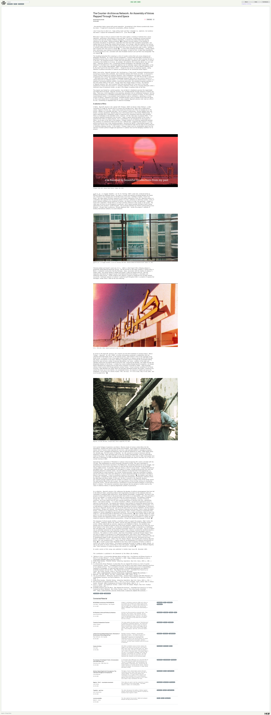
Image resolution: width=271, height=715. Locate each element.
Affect (15, 4)
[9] (97, 541)
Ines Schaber (112, 604)
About (246, 1)
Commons (159, 633)
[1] (134, 32)
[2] (120, 41)
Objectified (167, 698)
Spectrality (166, 682)
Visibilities (10, 4)
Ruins (165, 602)
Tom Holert (95, 604)
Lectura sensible (97, 698)
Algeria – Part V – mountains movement (103, 682)
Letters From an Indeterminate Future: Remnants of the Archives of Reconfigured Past (106, 634)
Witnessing (159, 604)
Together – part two (98, 690)
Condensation (167, 659)
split (135, 1)
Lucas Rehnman (96, 674)
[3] (118, 48)
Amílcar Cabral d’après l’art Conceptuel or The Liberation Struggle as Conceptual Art (104, 671)
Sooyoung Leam (96, 663)
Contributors (265, 1)
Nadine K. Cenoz (97, 700)
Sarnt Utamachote (97, 692)
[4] (101, 53)
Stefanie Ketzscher (103, 604)
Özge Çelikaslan (96, 637)
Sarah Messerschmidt (98, 19)
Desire (101, 593)
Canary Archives (97, 646)
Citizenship (21, 4)
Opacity (164, 690)
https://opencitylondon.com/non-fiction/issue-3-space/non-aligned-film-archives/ (121, 572)
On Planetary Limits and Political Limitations (104, 612)
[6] (136, 475)
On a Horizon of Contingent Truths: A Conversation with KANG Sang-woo (105, 660)
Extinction (165, 633)
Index (256, 1)
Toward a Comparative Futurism (101, 622)
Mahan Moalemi (96, 624)
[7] (134, 513)
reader (138, 1)
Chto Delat (95, 648)
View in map (149, 19)
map (132, 1)
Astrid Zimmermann (97, 614)
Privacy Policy (8, 713)
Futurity (171, 612)
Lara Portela (96, 684)
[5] (107, 372)
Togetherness (107, 593)
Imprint (2, 713)
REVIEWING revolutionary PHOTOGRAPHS (103, 602)
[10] (135, 546)
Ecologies (166, 612)
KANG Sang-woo (104, 663)
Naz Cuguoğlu (104, 637)
